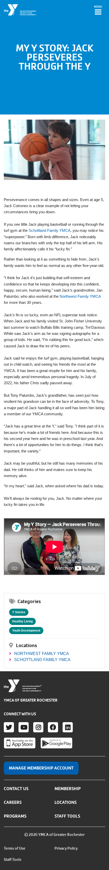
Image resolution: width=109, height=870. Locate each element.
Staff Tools (67, 816)
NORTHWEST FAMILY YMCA (41, 653)
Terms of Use (14, 848)
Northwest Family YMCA (80, 296)
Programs (15, 816)
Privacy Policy (66, 848)
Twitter (8, 727)
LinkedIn (67, 727)
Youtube (23, 727)
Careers (13, 802)
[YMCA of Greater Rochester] (20, 10)
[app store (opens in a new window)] (19, 743)
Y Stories (18, 612)
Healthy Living (22, 621)
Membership (68, 788)
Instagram (38, 727)
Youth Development (26, 630)
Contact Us (16, 788)
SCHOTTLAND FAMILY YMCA (42, 660)
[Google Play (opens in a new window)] (56, 743)
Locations (66, 802)
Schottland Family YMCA (49, 230)
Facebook (53, 727)
